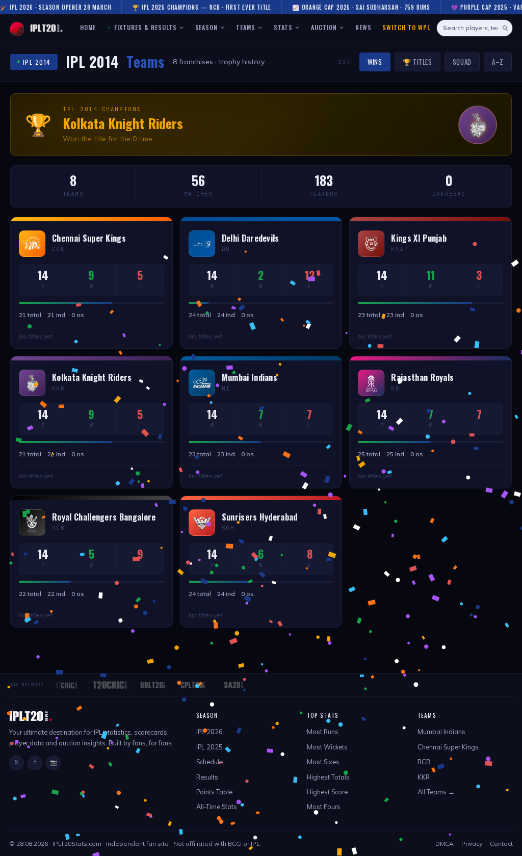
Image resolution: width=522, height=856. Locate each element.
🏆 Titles (417, 62)
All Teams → (436, 792)
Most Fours (324, 806)
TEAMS (245, 27)
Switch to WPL (406, 27)
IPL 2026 (209, 732)
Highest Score (327, 792)
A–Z (498, 62)
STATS (283, 27)
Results (207, 777)
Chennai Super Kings (448, 747)
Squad (462, 62)
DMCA (444, 843)
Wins (375, 62)
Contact (501, 843)
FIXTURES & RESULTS (144, 27)
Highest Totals (328, 777)
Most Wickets (327, 747)
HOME (88, 27)
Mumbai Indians (441, 732)
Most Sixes (323, 762)
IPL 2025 (209, 747)
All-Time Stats (216, 806)
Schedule (209, 762)
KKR (423, 777)
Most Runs (322, 732)
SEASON (206, 27)
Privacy (471, 843)
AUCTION (324, 27)
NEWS (363, 27)
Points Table (214, 792)
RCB (424, 762)
